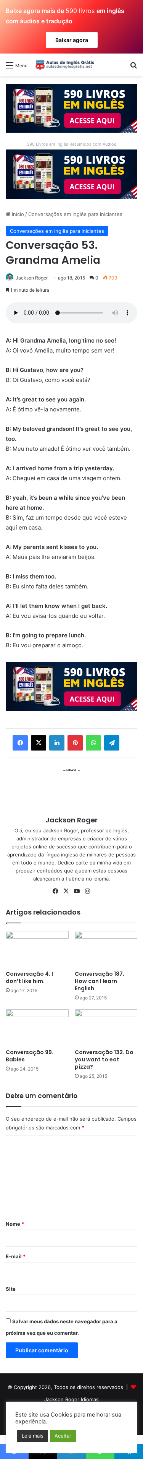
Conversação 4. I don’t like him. (29, 977)
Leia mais (32, 1436)
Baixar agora (71, 40)
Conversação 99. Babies (29, 1055)
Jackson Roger (32, 278)
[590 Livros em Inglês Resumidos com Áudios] (71, 108)
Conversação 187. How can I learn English (99, 981)
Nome (15, 1224)
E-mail (16, 1256)
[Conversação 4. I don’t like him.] (37, 949)
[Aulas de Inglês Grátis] (63, 64)
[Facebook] (20, 743)
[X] (38, 743)
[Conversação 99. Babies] (37, 1027)
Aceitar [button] (63, 1436)
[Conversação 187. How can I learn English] (106, 949)
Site (11, 1289)
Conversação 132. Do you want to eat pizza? (104, 1059)
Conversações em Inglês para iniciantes (75, 214)
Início (17, 214)
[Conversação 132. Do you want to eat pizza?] (106, 1027)
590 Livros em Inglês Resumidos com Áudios (71, 144)
